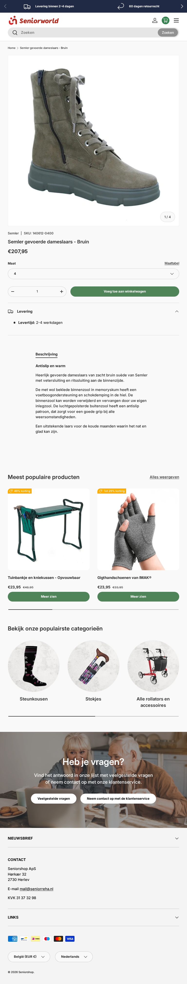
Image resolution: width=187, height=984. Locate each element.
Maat (12, 263)
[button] (165, 20)
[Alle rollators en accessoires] (153, 666)
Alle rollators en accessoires (153, 702)
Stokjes (93, 698)
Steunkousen (34, 698)
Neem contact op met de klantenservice (118, 798)
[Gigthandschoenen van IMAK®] (138, 529)
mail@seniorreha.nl (36, 888)
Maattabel (172, 263)
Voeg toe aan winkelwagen (125, 291)
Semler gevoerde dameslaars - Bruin (44, 48)
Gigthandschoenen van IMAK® (124, 577)
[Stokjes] (93, 666)
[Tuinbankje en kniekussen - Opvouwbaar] (49, 529)
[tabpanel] (93, 400)
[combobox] (93, 32)
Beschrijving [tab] (46, 354)
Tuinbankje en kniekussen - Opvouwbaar (44, 577)
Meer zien (48, 596)
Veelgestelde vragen (53, 798)
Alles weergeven (164, 477)
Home (12, 48)
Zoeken (168, 32)
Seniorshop (26, 972)
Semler (13, 233)
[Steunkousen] (33, 666)
